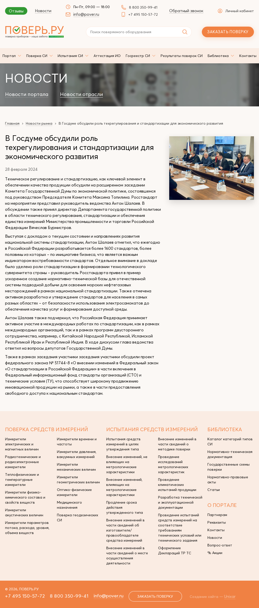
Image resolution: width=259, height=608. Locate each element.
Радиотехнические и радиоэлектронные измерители (23, 461)
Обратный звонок (186, 10)
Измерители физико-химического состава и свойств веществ (25, 497)
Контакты (216, 530)
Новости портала (26, 94)
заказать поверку (155, 596)
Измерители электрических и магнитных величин (22, 444)
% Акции (214, 552)
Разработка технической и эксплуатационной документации (180, 502)
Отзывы (16, 10)
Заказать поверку (227, 31)
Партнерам (217, 514)
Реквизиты (216, 522)
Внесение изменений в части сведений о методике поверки (177, 444)
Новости (43, 10)
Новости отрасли (81, 94)
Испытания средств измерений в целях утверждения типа (123, 444)
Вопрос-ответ (219, 545)
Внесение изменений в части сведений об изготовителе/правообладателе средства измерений (125, 530)
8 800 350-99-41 (143, 7)
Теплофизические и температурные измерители (22, 479)
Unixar (229, 596)
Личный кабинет (239, 11)
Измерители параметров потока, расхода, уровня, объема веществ (27, 527)
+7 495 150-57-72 (143, 14)
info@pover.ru (86, 14)
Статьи (213, 489)
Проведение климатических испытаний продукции (177, 484)
